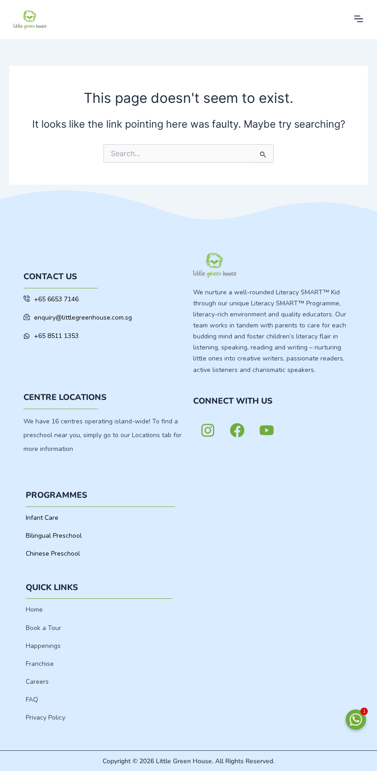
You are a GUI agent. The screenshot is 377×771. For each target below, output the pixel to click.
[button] (358, 19)
